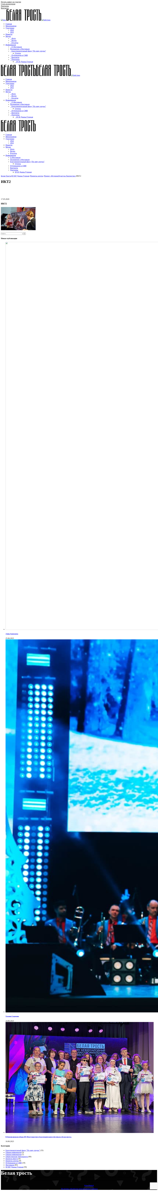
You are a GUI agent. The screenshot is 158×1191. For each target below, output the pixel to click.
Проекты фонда (12, 1159)
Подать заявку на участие (11, 2)
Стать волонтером (8, 4)
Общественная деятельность (17, 1157)
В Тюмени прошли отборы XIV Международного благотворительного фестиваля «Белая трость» (39, 1137)
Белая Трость (6, 176)
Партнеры (5, 6)
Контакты (5, 8)
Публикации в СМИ (14, 1163)
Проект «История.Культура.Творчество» (60, 176)
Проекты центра (36, 176)
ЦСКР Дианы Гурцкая (20, 176)
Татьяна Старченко (12, 1016)
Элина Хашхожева (12, 634)
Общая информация (13, 1152)
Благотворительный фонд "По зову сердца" (23, 1150)
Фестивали (10, 1165)
